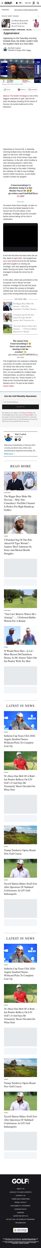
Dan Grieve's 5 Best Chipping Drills (26, 10)
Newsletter (34, 89)
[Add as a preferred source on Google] (20, 1230)
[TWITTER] (16, 439)
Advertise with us (20, 1216)
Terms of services (27, 413)
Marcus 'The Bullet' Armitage (15, 96)
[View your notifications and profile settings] (17, 3)
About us (20, 1189)
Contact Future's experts (20, 1192)
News (29, 50)
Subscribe (28, 3)
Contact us (20, 1195)
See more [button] (20, 202)
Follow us (23, 89)
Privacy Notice (28, 415)
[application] (20, 235)
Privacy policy (20, 1202)
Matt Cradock (16, 48)
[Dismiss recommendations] (38, 16)
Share (8, 89)
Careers (20, 1212)
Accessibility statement (20, 1206)
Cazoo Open (8, 386)
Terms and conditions (20, 1199)
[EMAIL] (20, 439)
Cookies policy (20, 1209)
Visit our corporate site (29, 1239)
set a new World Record (13, 261)
